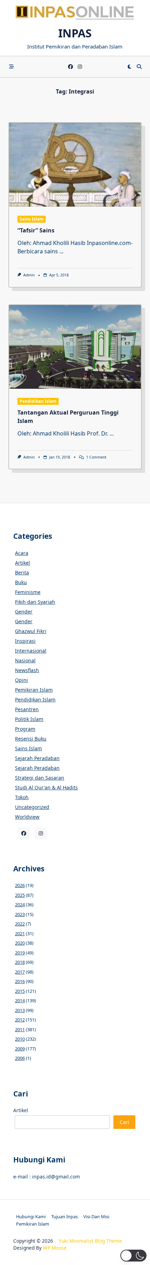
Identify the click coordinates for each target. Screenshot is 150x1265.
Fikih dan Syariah (35, 601)
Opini (21, 680)
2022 (20, 924)
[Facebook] (70, 67)
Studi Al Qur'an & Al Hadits (46, 787)
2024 (20, 904)
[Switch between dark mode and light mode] (129, 67)
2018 (20, 962)
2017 (20, 972)
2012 (20, 1020)
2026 (20, 885)
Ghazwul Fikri (30, 631)
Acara (21, 553)
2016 (20, 981)
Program (25, 728)
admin (29, 275)
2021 (20, 933)
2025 (20, 895)
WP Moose (55, 1247)
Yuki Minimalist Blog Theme (90, 1240)
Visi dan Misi (96, 1216)
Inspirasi (25, 641)
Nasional (25, 660)
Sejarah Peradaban (37, 758)
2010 (20, 1039)
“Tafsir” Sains (35, 230)
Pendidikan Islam (38, 401)
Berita (22, 572)
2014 (20, 1000)
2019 (20, 953)
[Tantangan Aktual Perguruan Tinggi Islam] (75, 347)
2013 (20, 1010)
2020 (20, 943)
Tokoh (22, 797)
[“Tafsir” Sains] (75, 165)
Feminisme (27, 592)
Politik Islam (29, 719)
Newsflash (27, 670)
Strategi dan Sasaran (39, 777)
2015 (20, 991)
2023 (20, 914)
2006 (20, 1058)
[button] (133, 1256)
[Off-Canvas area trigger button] (11, 67)
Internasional (30, 650)
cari (124, 1122)
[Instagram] (80, 67)
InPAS (75, 32)
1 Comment (96, 457)
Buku (21, 582)
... (61, 251)
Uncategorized (32, 807)
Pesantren (27, 709)
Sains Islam (32, 219)
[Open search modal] (139, 67)
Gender (23, 611)
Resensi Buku (30, 738)
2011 (20, 1029)
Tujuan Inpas (64, 1216)
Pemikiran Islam (34, 689)
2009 (20, 1049)
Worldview (27, 816)
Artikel (22, 562)
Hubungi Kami (31, 1216)
